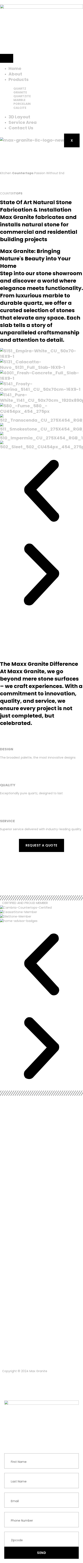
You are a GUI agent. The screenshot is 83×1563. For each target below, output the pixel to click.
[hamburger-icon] (6, 58)
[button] (41, 491)
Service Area (23, 122)
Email (8, 1490)
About (15, 74)
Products (19, 79)
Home (15, 68)
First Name (12, 1451)
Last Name (12, 1471)
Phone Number (15, 1510)
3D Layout (19, 117)
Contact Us (21, 128)
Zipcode (10, 1529)
